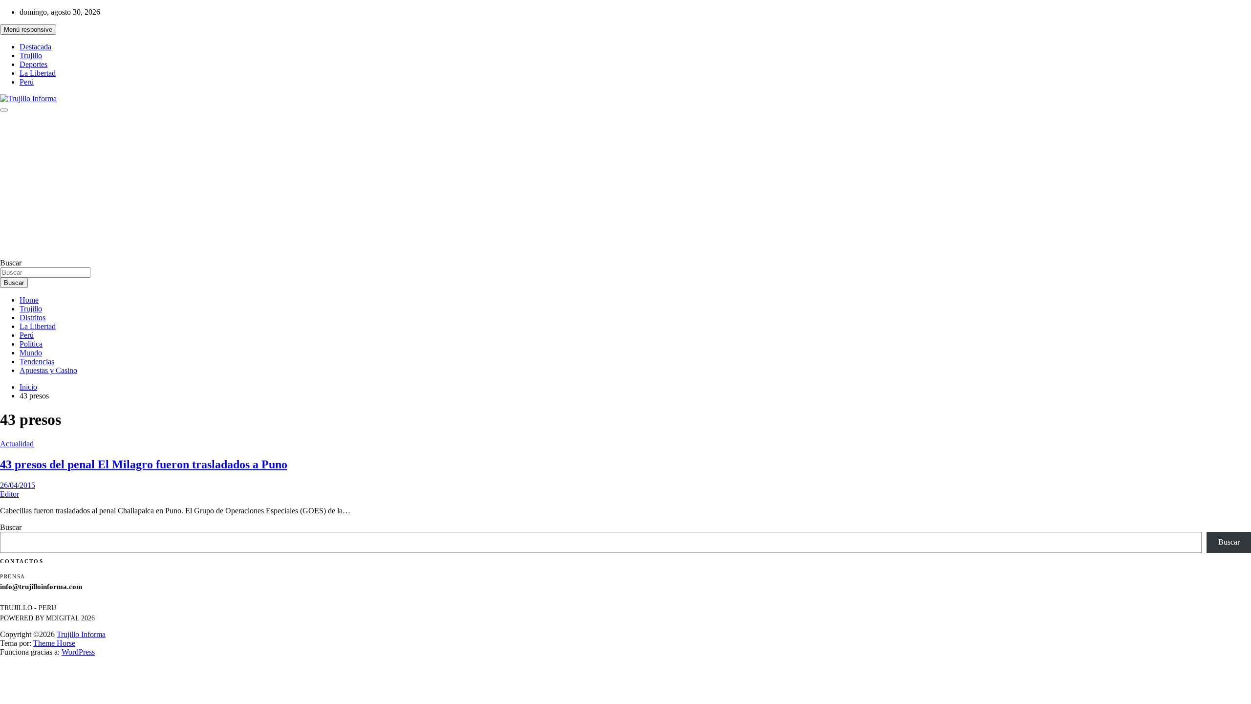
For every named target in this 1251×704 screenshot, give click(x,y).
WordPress (78, 652)
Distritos (32, 317)
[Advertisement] (625, 185)
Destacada (35, 47)
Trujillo (31, 55)
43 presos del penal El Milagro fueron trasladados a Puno (143, 464)
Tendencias (37, 361)
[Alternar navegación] (4, 110)
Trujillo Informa (81, 634)
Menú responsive (28, 29)
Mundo (31, 353)
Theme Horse (54, 643)
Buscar (11, 263)
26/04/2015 (17, 485)
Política (31, 344)
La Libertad (38, 73)
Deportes (33, 64)
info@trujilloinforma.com (41, 587)
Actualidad (17, 444)
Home (29, 300)
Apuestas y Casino (48, 370)
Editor (9, 494)
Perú (27, 82)
